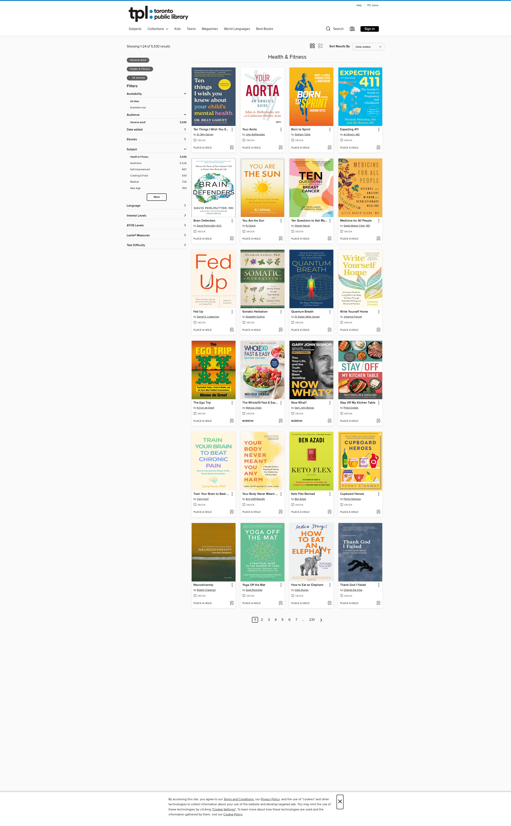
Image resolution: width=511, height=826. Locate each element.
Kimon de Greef (205, 407)
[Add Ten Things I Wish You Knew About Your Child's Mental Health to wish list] (231, 148)
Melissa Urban (254, 407)
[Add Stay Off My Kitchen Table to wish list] (378, 421)
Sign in (369, 29)
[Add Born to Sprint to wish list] (329, 148)
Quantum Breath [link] (302, 312)
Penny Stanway (352, 499)
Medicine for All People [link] (356, 221)
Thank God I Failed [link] (353, 585)
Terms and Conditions (239, 799)
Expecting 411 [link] (349, 129)
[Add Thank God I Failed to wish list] (378, 603)
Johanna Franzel (353, 316)
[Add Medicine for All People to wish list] (378, 239)
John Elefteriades (255, 134)
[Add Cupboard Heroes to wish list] (378, 512)
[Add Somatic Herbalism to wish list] (280, 330)
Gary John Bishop (304, 407)
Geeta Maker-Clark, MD (357, 225)
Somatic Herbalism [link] (254, 312)
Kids (177, 29)
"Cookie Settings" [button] (224, 809)
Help (359, 5)
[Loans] (352, 30)
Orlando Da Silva (353, 590)
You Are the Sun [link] (253, 221)
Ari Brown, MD (352, 134)
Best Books (264, 29)
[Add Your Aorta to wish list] (280, 148)
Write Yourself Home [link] (354, 312)
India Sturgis (301, 590)
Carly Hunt (203, 499)
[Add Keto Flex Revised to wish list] (329, 512)
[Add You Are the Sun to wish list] (280, 239)
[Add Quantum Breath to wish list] (329, 330)
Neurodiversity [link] (203, 585)
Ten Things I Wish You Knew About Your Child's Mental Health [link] (211, 129)
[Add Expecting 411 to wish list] (378, 148)
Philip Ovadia (351, 407)
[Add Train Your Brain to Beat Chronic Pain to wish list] (231, 512)
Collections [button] (157, 29)
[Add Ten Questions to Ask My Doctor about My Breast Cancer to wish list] (329, 239)
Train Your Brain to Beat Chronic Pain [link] (211, 494)
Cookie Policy (232, 814)
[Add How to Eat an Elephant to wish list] (329, 603)
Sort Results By (339, 46)
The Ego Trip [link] (202, 403)
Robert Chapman (206, 590)
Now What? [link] (299, 403)
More (157, 197)
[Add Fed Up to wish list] (231, 330)
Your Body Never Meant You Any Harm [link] (260, 494)
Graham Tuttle (302, 134)
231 (312, 620)
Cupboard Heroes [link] (352, 494)
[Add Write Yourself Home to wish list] (378, 330)
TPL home (372, 5)
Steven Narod (302, 225)
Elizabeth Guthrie (255, 316)
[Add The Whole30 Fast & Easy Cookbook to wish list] (280, 421)
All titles (134, 101)
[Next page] (321, 619)
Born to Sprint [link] (300, 129)
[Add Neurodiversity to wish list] (231, 603)
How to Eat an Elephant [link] (307, 585)
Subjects (135, 29)
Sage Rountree (254, 590)
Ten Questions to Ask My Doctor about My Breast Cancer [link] (309, 221)
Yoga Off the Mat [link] (253, 585)
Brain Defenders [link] (204, 221)
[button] (334, 30)
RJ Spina (251, 225)
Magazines (210, 29)
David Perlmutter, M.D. (209, 225)
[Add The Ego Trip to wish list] (231, 421)
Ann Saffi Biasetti (255, 499)
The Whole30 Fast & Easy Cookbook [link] (260, 403)
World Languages (237, 29)
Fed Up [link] (198, 312)
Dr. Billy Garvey (205, 134)
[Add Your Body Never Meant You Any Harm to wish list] (280, 512)
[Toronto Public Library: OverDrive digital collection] (158, 14)
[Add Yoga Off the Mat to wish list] (280, 603)
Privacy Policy (270, 799)
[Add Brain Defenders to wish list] (231, 239)
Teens (191, 29)
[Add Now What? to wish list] (329, 421)
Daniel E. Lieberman (208, 316)
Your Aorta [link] (249, 129)
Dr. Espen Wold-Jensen (307, 316)
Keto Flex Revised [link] (303, 494)
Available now (138, 107)
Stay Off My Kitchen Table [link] (357, 403)
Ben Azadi (300, 499)
